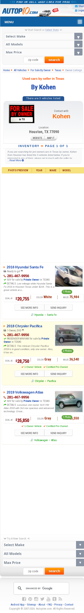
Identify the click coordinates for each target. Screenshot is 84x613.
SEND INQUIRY (58, 307)
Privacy (58, 604)
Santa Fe (51, 314)
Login (81, 10)
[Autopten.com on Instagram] (36, 599)
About (41, 604)
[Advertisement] (42, 488)
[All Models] (43, 44)
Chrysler (39, 381)
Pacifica (51, 381)
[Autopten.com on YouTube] (48, 599)
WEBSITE (37, 138)
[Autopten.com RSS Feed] (60, 599)
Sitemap (31, 604)
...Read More (15, 160)
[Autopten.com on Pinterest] (30, 599)
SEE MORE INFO (29, 307)
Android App (18, 604)
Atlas (54, 440)
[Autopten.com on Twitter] (42, 599)
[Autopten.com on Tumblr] (54, 599)
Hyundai (39, 314)
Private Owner (31, 279)
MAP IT (50, 138)
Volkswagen (41, 440)
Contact (69, 604)
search (54, 60)
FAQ (50, 604)
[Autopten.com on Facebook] (24, 599)
